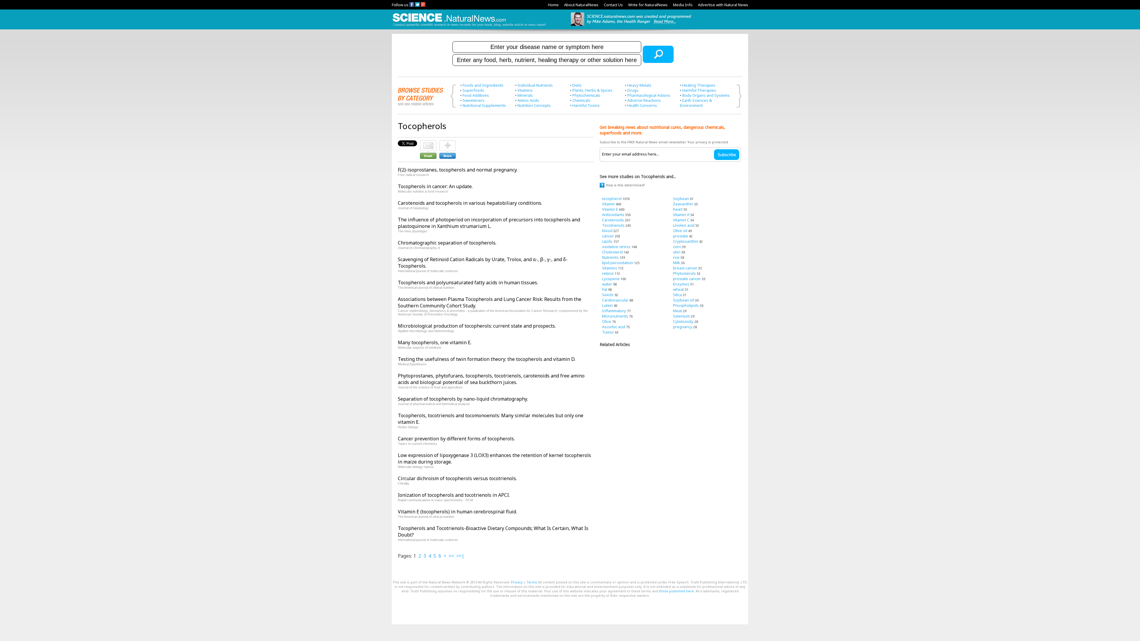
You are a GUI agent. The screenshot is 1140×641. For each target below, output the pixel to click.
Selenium (681, 316)
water (607, 284)
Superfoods (473, 90)
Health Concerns (642, 105)
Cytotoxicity (683, 321)
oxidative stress (616, 246)
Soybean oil (683, 300)
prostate (680, 236)
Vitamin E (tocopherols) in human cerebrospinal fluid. (457, 511)
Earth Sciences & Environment (696, 103)
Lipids (607, 241)
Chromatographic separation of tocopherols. (447, 242)
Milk (676, 262)
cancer (608, 236)
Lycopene (611, 278)
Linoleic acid (683, 225)
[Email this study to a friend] (428, 143)
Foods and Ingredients (483, 85)
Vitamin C (681, 220)
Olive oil (680, 230)
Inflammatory (614, 310)
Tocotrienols (613, 225)
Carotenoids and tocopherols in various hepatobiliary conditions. (470, 203)
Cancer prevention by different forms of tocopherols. (456, 438)
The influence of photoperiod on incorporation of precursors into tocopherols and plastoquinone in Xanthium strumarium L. (489, 222)
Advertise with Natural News (723, 4)
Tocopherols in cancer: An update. (435, 186)
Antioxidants (613, 214)
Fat (604, 289)
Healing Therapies (698, 85)
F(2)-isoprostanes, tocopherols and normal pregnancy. (457, 169)
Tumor (608, 332)
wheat (678, 289)
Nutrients (610, 257)
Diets (577, 85)
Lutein (607, 305)
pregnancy (682, 326)
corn (677, 246)
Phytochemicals (586, 95)
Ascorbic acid (613, 326)
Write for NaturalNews (648, 4)
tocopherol (612, 198)
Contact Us (613, 4)
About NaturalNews (581, 4)
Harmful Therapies (699, 90)
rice (676, 257)
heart (678, 209)
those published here (676, 591)
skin (676, 252)
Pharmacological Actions (648, 95)
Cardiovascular (615, 300)
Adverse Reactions (644, 100)
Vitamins (525, 90)
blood (607, 230)
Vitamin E (610, 209)
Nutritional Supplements (484, 105)
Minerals (525, 95)
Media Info (683, 4)
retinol (608, 273)
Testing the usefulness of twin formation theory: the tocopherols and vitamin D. (486, 359)
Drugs (632, 90)
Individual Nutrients (535, 85)
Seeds (608, 294)
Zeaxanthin (683, 204)
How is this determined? (625, 185)
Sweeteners (473, 100)
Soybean (681, 198)
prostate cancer (687, 278)
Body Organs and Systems (706, 95)
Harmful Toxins (586, 105)
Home (553, 4)
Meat (677, 310)
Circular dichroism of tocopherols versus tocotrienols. (457, 478)
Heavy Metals (639, 85)
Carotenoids (613, 220)
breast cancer (685, 268)
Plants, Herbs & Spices (592, 90)
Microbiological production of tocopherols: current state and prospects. (477, 326)
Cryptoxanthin (685, 241)
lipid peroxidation (617, 262)
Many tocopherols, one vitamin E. (434, 342)
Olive (606, 321)
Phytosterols (684, 273)
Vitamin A (681, 214)
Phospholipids (686, 305)
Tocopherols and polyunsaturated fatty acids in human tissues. (468, 282)
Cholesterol (612, 252)
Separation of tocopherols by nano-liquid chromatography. (463, 399)
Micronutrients (615, 316)
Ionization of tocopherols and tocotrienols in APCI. (454, 495)
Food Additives (476, 95)
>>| (460, 556)
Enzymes (681, 284)
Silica (677, 294)
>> (451, 556)
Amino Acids (528, 100)
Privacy (517, 582)
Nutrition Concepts (534, 105)
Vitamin (608, 204)
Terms (532, 582)
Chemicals (581, 100)
